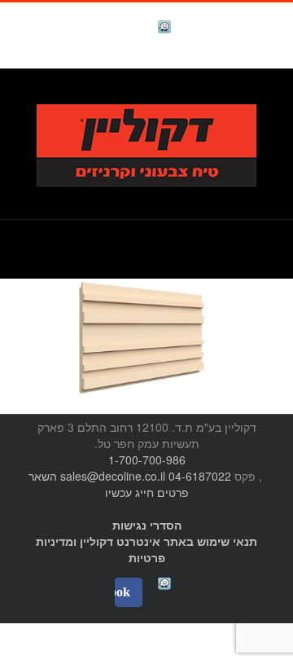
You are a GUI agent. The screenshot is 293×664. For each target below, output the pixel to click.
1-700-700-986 (147, 459)
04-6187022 (199, 476)
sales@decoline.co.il (112, 476)
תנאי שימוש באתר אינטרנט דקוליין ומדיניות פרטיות (146, 549)
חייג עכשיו (129, 492)
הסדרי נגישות (146, 525)
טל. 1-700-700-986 (215, 95)
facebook (123, 29)
